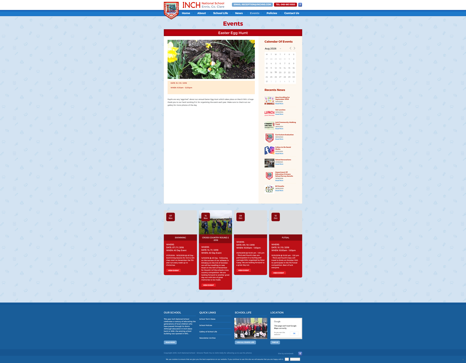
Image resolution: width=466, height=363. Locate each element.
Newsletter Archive (207, 338)
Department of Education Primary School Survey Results (284, 174)
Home (186, 13)
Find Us (275, 342)
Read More (279, 103)
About (201, 13)
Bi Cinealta (279, 186)
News (239, 13)
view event (173, 270)
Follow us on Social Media (283, 148)
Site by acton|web (285, 353)
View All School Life (245, 342)
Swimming (180, 237)
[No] (463, 359)
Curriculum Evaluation (284, 135)
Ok (287, 359)
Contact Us (291, 13)
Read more (170, 342)
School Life (220, 13)
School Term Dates (207, 319)
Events (254, 13)
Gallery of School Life (208, 332)
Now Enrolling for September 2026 (282, 98)
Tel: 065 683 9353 (285, 4)
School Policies (205, 325)
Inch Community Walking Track (285, 123)
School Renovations (283, 160)
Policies (272, 13)
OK (294, 333)
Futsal (285, 237)
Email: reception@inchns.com (252, 4)
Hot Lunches (280, 110)
